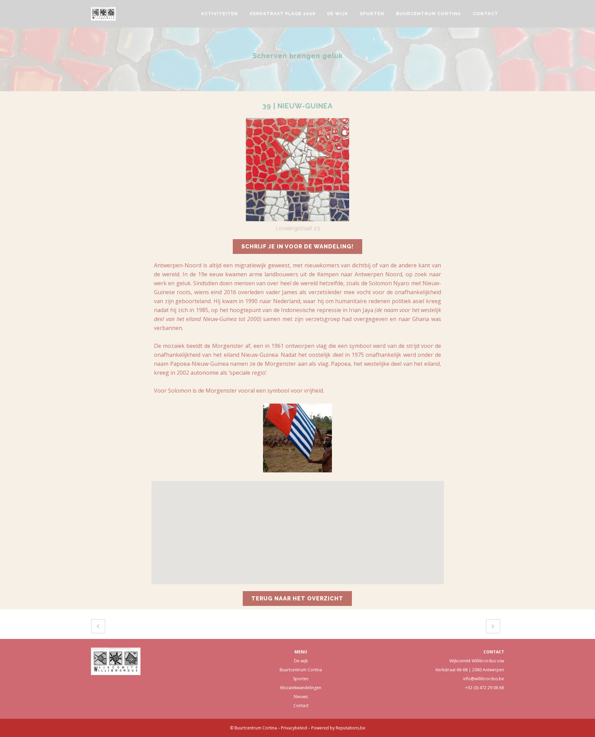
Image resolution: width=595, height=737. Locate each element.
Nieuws (301, 696)
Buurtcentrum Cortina (301, 670)
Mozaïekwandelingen (300, 688)
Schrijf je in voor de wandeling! (297, 246)
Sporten (301, 679)
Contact (301, 705)
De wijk (301, 661)
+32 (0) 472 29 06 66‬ (484, 688)
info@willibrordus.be (483, 679)
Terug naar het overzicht (297, 598)
